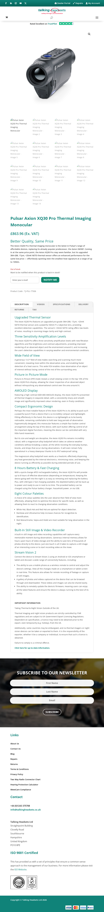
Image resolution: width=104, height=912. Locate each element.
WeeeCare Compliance (20, 789)
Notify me (50, 279)
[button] (89, 34)
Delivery (84, 304)
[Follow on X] (25, 3)
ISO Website (20, 869)
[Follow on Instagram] (16, 3)
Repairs (79, 3)
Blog (12, 754)
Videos (41, 304)
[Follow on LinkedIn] (11, 3)
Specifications (61, 304)
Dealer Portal (63, 3)
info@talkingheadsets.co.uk (25, 809)
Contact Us (15, 748)
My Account (94, 3)
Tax (34, 309)
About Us (14, 743)
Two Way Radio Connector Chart (25, 779)
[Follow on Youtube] (20, 3)
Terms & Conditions (19, 769)
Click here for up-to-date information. (32, 648)
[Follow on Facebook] (6, 3)
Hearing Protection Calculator (24, 784)
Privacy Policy (16, 774)
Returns (19, 309)
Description (22, 304)
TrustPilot (52, 23)
